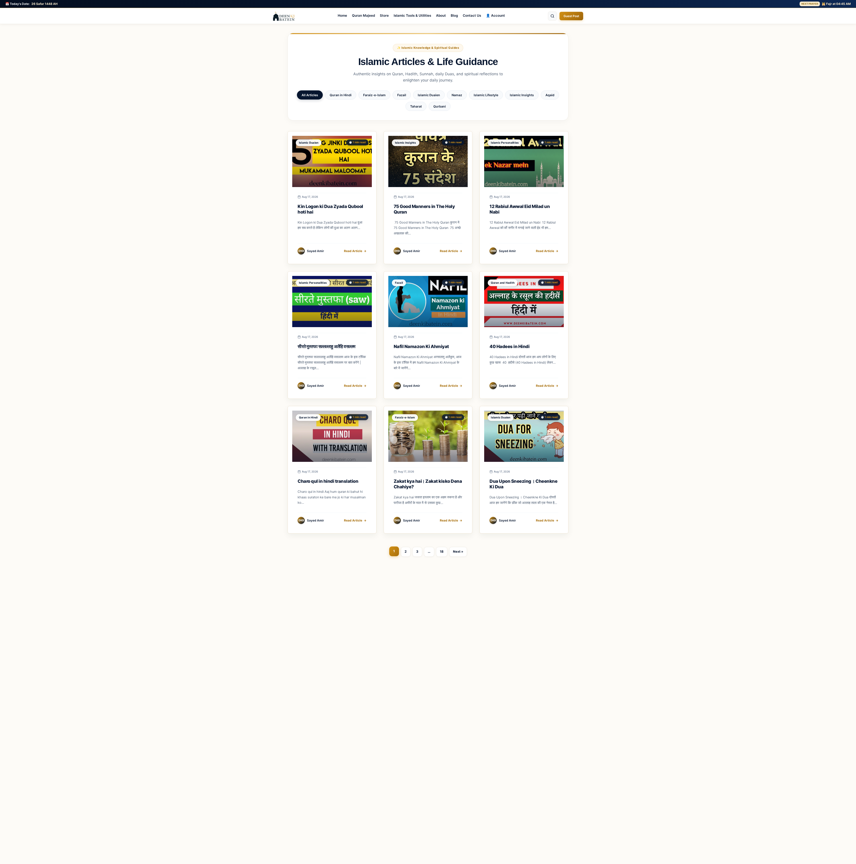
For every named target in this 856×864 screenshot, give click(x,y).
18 (442, 552)
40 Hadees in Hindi (509, 346)
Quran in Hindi (341, 95)
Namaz (457, 95)
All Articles (310, 95)
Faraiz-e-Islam (374, 95)
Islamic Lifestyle (486, 95)
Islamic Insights (522, 95)
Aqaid (549, 95)
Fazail (401, 95)
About (441, 15)
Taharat (416, 106)
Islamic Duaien (429, 95)
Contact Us (472, 15)
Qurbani (439, 106)
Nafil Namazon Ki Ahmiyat (421, 346)
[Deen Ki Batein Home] (284, 16)
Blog (454, 15)
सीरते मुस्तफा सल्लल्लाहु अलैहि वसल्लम (326, 346)
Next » (458, 552)
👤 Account (495, 15)
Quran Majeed (363, 15)
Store (384, 15)
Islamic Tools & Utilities (412, 15)
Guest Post (571, 16)
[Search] (552, 16)
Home (342, 15)
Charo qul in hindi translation (328, 481)
